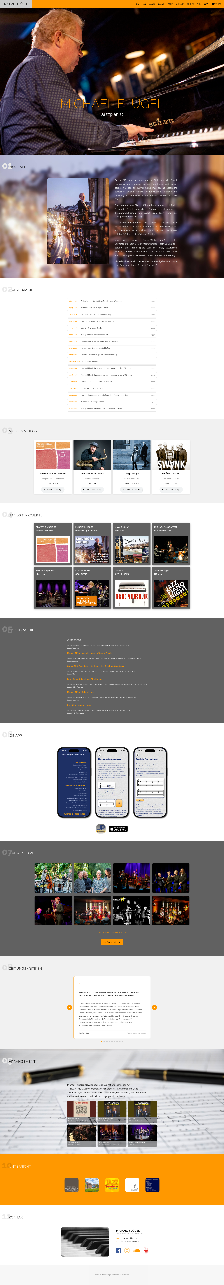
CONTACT (218, 4)
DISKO (170, 4)
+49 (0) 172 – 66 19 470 (128, 1238)
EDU (206, 4)
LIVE (144, 4)
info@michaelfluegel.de (130, 1241)
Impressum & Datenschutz (120, 1275)
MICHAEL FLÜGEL (16, 4)
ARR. (199, 4)
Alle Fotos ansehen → (112, 942)
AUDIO (152, 4)
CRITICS (190, 4)
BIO (137, 4)
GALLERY (180, 4)
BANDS (161, 4)
